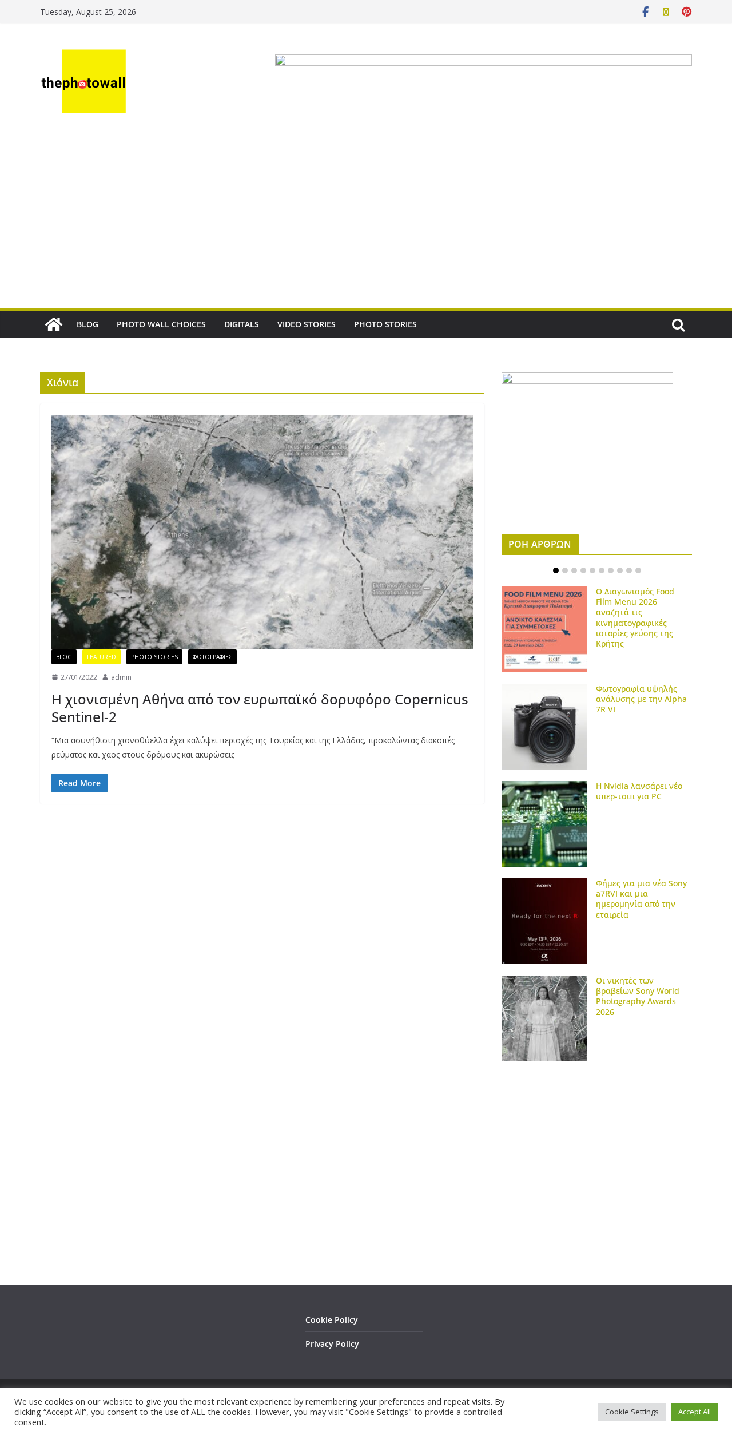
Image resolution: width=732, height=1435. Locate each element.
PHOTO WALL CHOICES (161, 324)
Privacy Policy (332, 1343)
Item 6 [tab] (601, 570)
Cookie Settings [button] (632, 1411)
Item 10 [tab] (638, 570)
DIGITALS (241, 324)
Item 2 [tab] (565, 570)
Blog (64, 657)
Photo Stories (154, 657)
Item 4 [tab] (583, 570)
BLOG (87, 324)
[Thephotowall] (53, 324)
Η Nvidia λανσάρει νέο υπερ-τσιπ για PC (639, 791)
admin (121, 677)
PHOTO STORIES (385, 324)
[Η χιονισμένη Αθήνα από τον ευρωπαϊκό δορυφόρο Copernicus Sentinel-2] (262, 532)
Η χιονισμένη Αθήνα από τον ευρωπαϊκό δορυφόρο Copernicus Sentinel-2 (259, 707)
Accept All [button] (694, 1411)
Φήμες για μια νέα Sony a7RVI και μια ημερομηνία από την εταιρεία (641, 899)
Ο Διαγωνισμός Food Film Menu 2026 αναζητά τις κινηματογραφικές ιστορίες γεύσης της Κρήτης (635, 617)
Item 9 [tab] (629, 570)
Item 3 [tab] (574, 570)
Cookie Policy (331, 1319)
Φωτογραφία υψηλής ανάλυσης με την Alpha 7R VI (641, 699)
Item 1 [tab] (556, 570)
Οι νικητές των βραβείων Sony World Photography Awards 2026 (637, 996)
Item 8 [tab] (620, 570)
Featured (101, 657)
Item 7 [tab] (611, 570)
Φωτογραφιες (212, 657)
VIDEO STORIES (306, 324)
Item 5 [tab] (592, 570)
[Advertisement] (366, 222)
